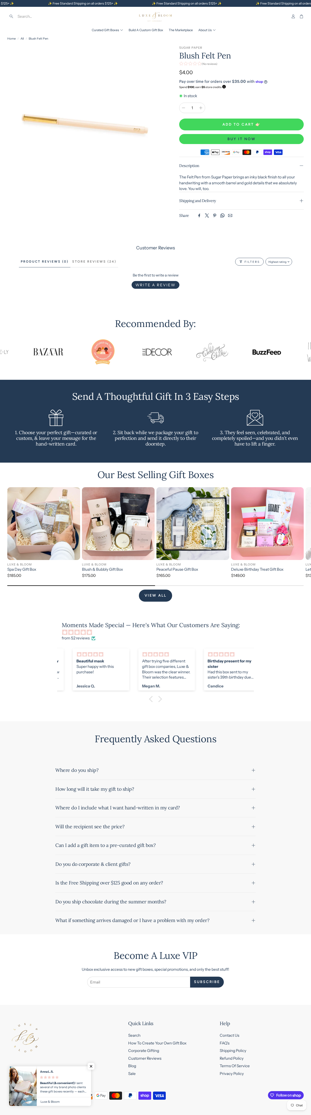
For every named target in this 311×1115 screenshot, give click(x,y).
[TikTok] (40, 1095)
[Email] (230, 215)
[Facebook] (199, 215)
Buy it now (241, 139)
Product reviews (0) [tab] (45, 262)
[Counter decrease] (183, 108)
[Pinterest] (215, 215)
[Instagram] (20, 1095)
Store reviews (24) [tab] (94, 262)
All (22, 38)
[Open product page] (43, 523)
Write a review (155, 285)
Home (11, 38)
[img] (158, 632)
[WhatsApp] (222, 215)
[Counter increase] (201, 108)
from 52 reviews (76, 638)
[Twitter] (207, 215)
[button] (40, 16)
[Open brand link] (29, 352)
